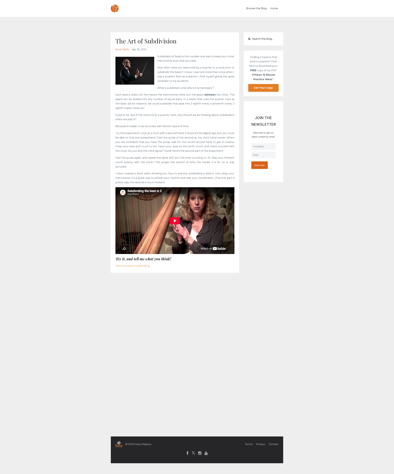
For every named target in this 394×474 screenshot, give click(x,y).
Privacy (260, 444)
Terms (248, 444)
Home (274, 8)
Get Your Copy (263, 87)
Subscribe (259, 165)
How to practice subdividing (132, 265)
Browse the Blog (256, 8)
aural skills (122, 49)
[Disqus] (197, 316)
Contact (274, 444)
